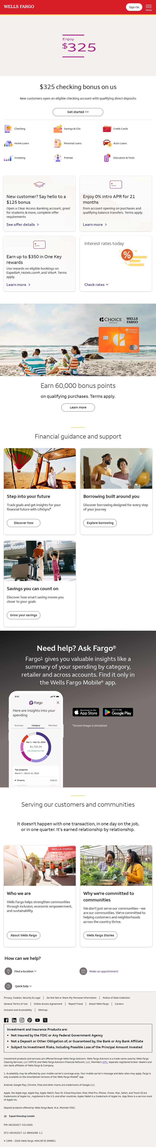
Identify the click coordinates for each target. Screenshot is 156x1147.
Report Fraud (75, 1003)
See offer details (20, 224)
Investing (19, 157)
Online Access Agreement (48, 1003)
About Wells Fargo (23, 935)
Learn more (93, 224)
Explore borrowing (100, 523)
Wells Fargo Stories (100, 935)
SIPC (104, 1061)
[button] (96, 284)
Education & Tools (123, 157)
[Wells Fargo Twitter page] (45, 1020)
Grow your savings (23, 615)
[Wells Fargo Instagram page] (21, 1020)
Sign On (134, 7)
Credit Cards (120, 128)
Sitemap (42, 1009)
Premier (68, 157)
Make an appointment (103, 971)
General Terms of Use (16, 1003)
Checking (19, 128)
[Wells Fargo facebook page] (6, 1020)
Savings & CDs (72, 128)
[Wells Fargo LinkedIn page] (14, 1020)
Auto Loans (120, 143)
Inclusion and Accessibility (18, 1009)
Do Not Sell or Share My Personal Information (71, 997)
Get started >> (78, 112)
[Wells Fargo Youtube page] (37, 1020)
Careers (119, 1003)
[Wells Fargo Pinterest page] (29, 1020)
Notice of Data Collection (116, 997)
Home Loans (21, 143)
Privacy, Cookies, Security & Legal (22, 997)
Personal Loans (72, 143)
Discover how (23, 523)
